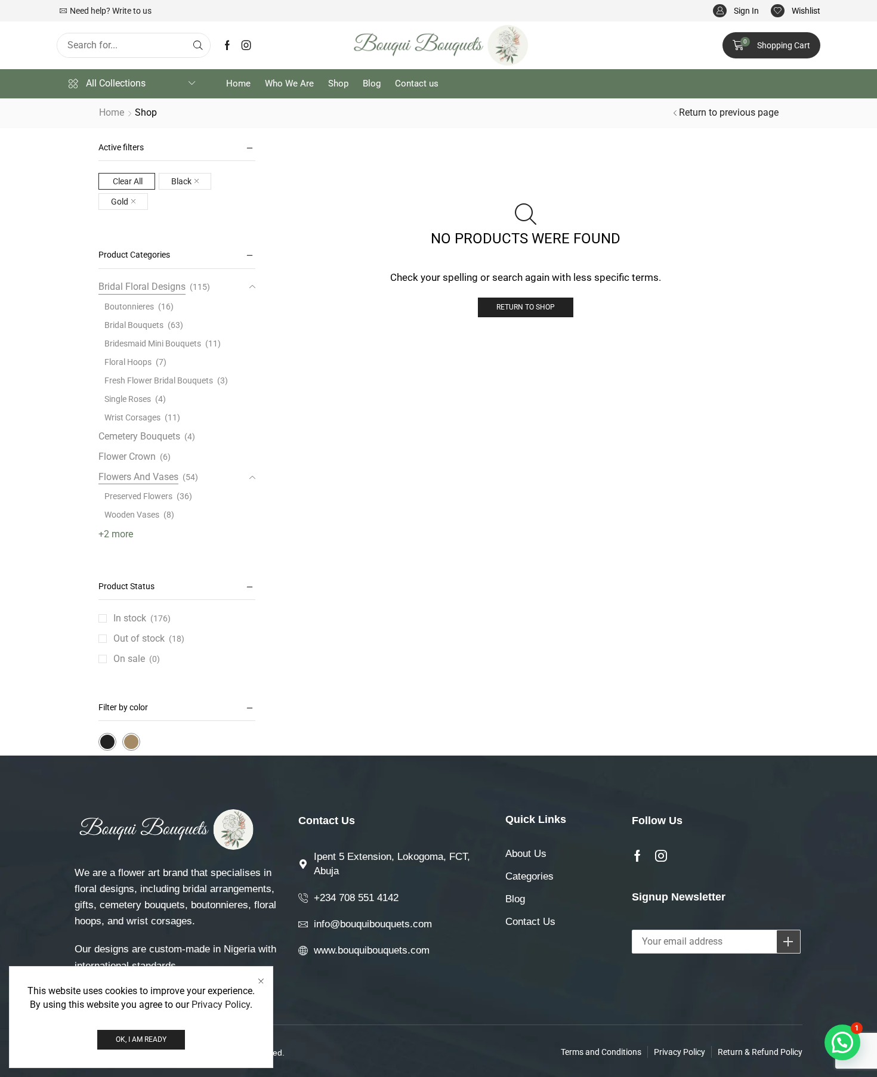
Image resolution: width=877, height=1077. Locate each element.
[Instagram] (246, 45)
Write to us (132, 11)
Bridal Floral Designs (142, 286)
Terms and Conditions (601, 1052)
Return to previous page (729, 112)
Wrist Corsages (132, 417)
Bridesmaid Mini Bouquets (152, 343)
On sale (136, 658)
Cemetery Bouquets (139, 436)
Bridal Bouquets (133, 325)
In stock (142, 618)
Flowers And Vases (138, 476)
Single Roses (127, 399)
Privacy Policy (221, 1004)
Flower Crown (127, 456)
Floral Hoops (128, 362)
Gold (119, 201)
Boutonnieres (129, 306)
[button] (736, 11)
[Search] (198, 45)
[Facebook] (227, 45)
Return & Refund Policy (760, 1052)
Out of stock (148, 638)
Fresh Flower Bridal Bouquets (158, 380)
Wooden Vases (131, 514)
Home (111, 112)
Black (181, 181)
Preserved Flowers (138, 496)
